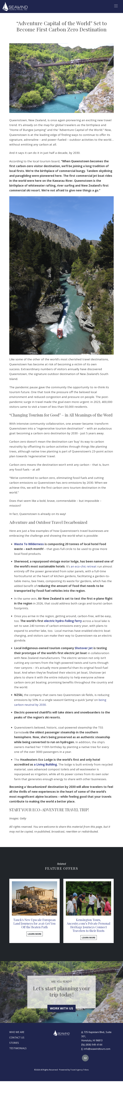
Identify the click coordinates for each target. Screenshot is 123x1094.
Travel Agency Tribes (79, 1069)
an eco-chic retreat (83, 566)
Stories (14, 1042)
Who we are (16, 1032)
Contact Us (16, 1037)
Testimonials (18, 1048)
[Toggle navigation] (116, 6)
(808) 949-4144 (94, 1044)
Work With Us (61, 1008)
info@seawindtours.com (97, 1049)
